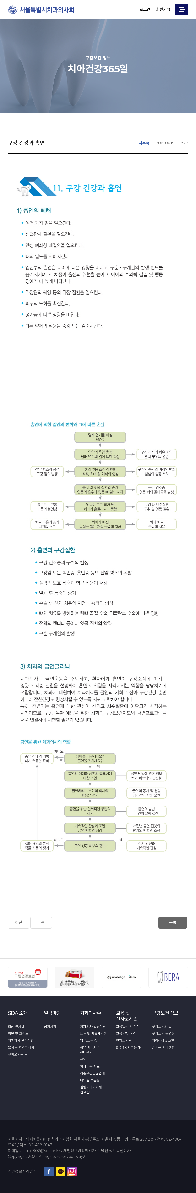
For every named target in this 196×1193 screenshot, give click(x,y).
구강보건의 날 (162, 1026)
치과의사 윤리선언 (21, 1040)
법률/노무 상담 (90, 1040)
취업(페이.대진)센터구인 (90, 1050)
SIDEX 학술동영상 (129, 1047)
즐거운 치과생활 (163, 1047)
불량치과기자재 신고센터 (91, 1089)
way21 (81, 1156)
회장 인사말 (16, 1026)
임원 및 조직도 (18, 1033)
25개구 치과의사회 (21, 1047)
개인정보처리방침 (22, 1171)
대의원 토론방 (90, 1080)
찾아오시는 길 (17, 1054)
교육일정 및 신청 (128, 1026)
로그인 (145, 9)
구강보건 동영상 (163, 1033)
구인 (83, 1059)
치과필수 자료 (90, 1066)
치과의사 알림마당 (93, 1026)
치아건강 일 (163, 1040)
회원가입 (163, 9)
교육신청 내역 (126, 1033)
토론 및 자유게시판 (93, 1033)
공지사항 (50, 1026)
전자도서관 (123, 1040)
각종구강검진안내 (92, 1073)
